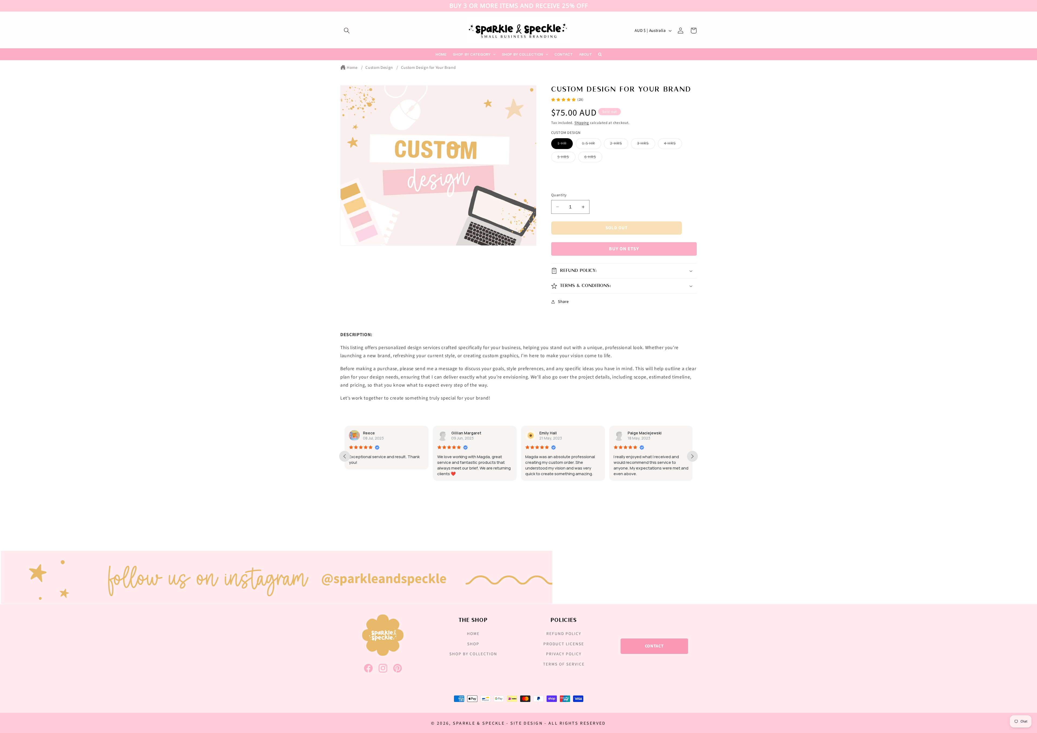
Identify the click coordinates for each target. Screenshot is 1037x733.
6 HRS (593, 158)
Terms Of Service (564, 664)
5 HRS (566, 158)
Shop (473, 644)
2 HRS (619, 144)
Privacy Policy (563, 654)
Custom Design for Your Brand (428, 67)
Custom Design (379, 67)
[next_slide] (692, 456)
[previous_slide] (344, 456)
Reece (369, 433)
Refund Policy (563, 634)
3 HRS (646, 144)
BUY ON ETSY (624, 248)
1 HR (565, 144)
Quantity (559, 195)
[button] (346, 30)
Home (352, 67)
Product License (563, 644)
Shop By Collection (473, 654)
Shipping (581, 122)
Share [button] (563, 302)
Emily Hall (548, 433)
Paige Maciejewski (645, 433)
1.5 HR (591, 144)
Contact (654, 646)
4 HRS (673, 144)
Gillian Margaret (466, 433)
